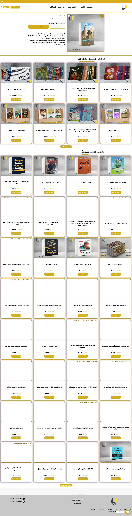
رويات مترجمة (62, 15)
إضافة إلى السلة (38, 26)
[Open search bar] (1, 7)
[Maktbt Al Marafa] (24, 499)
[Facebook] (5, 1)
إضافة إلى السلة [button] (115, 99)
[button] (69, 16)
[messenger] (2, 1)
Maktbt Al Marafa (16, 499)
